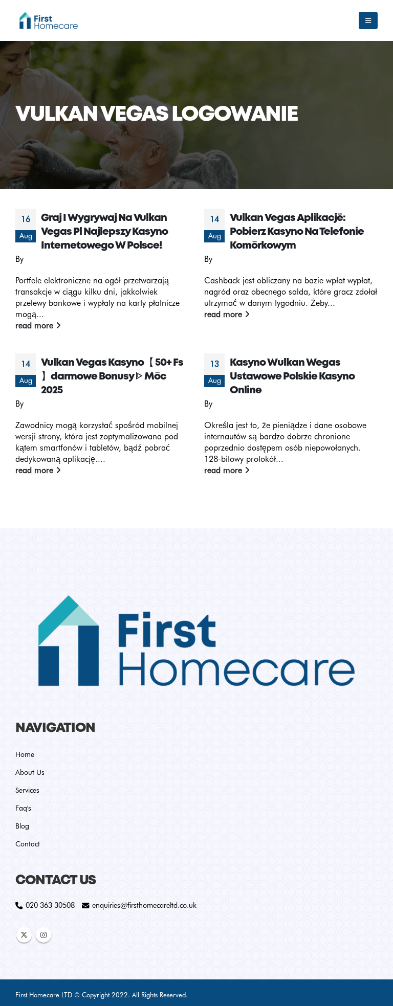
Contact (27, 844)
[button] (368, 20)
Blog (22, 826)
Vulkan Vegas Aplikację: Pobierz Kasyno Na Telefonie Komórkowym (297, 232)
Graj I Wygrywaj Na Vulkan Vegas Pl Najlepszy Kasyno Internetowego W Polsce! (104, 232)
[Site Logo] (48, 20)
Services (27, 790)
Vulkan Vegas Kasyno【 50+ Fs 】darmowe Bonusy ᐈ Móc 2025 (112, 376)
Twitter (24, 935)
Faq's (23, 808)
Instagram (43, 935)
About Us (30, 772)
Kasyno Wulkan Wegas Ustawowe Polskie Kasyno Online (292, 376)
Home (24, 754)
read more (35, 325)
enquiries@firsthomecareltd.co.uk (144, 905)
